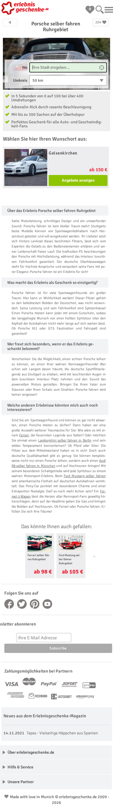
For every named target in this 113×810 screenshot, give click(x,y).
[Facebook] (9, 604)
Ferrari (24, 435)
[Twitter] (22, 604)
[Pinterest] (35, 604)
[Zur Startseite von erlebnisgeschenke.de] (26, 8)
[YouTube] (47, 604)
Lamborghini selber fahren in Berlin (65, 440)
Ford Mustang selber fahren (85, 476)
